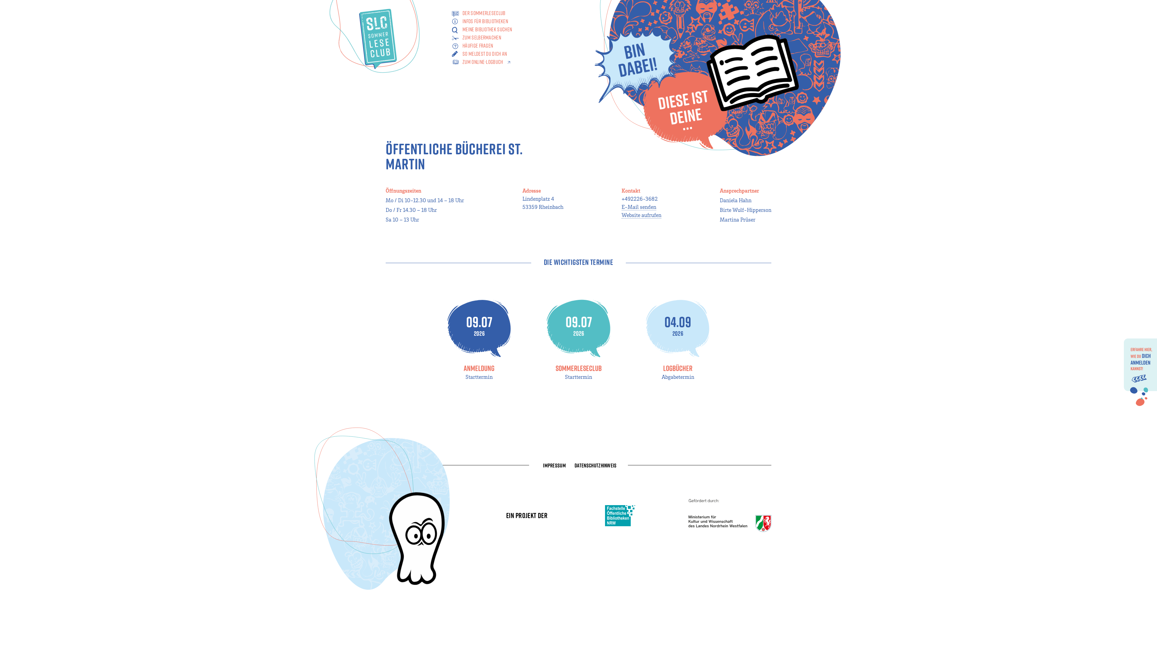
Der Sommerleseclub (484, 13)
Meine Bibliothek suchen (487, 29)
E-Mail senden (639, 206)
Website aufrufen (641, 215)
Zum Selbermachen (481, 37)
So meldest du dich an (484, 54)
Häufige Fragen (477, 45)
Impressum (554, 465)
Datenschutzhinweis (596, 465)
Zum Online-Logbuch (482, 62)
